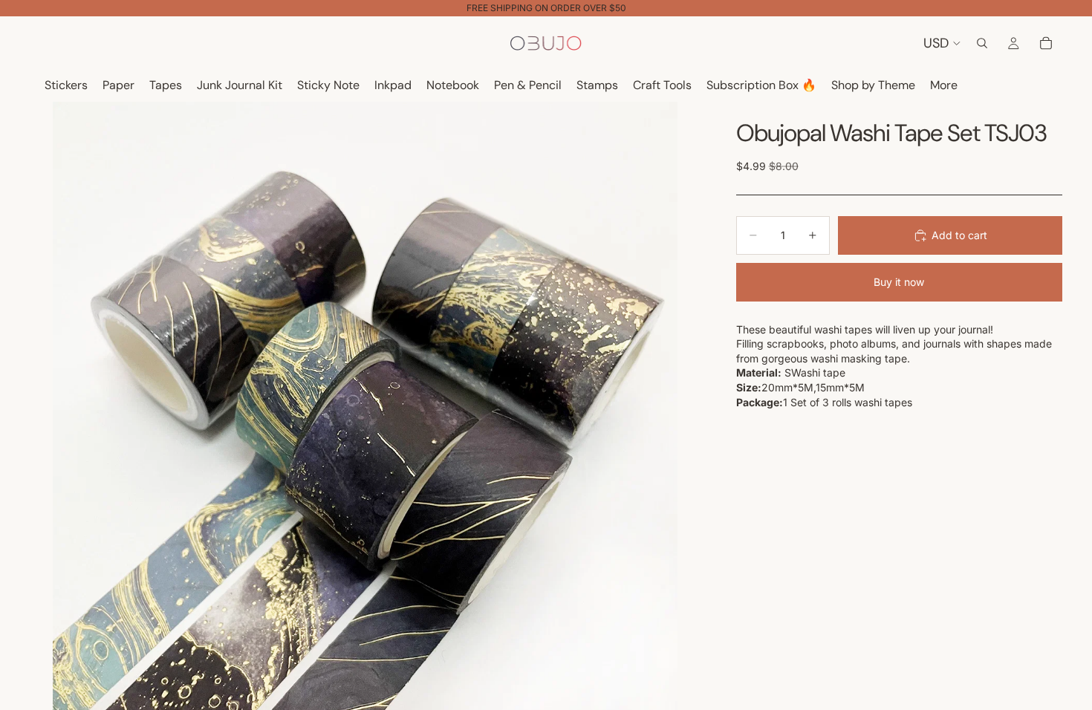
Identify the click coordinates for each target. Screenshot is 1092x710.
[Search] (982, 43)
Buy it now (899, 282)
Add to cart (959, 235)
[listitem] (944, 86)
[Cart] (1046, 43)
